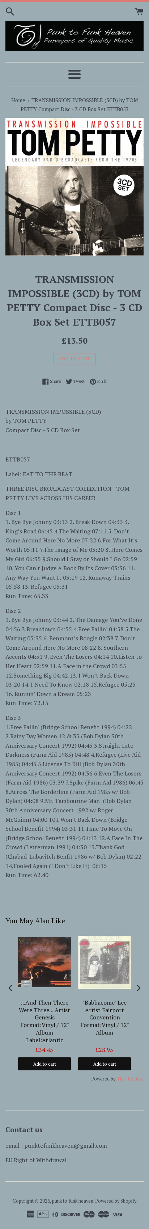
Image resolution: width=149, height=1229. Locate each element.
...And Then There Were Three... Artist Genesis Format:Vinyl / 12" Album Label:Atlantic (44, 1021)
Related (136, 1078)
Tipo (122, 1078)
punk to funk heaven (72, 1201)
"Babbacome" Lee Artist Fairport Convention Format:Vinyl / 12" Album (104, 1017)
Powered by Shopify (115, 1201)
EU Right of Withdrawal (36, 1160)
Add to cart (44, 1064)
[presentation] (10, 988)
